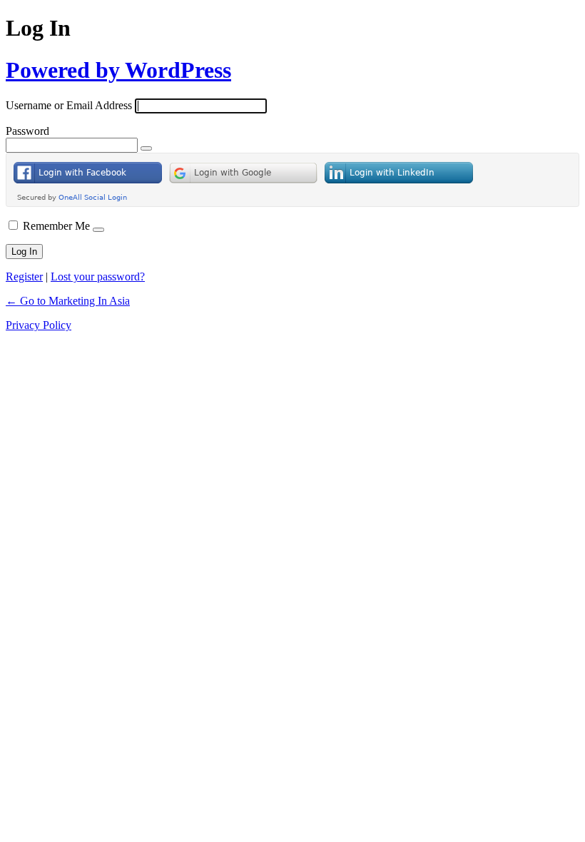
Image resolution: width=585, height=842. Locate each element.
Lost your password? (98, 276)
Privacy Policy (38, 325)
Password (27, 131)
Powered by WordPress (118, 70)
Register (24, 276)
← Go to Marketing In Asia (68, 301)
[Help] (98, 230)
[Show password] (146, 148)
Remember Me (56, 226)
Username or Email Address (69, 105)
